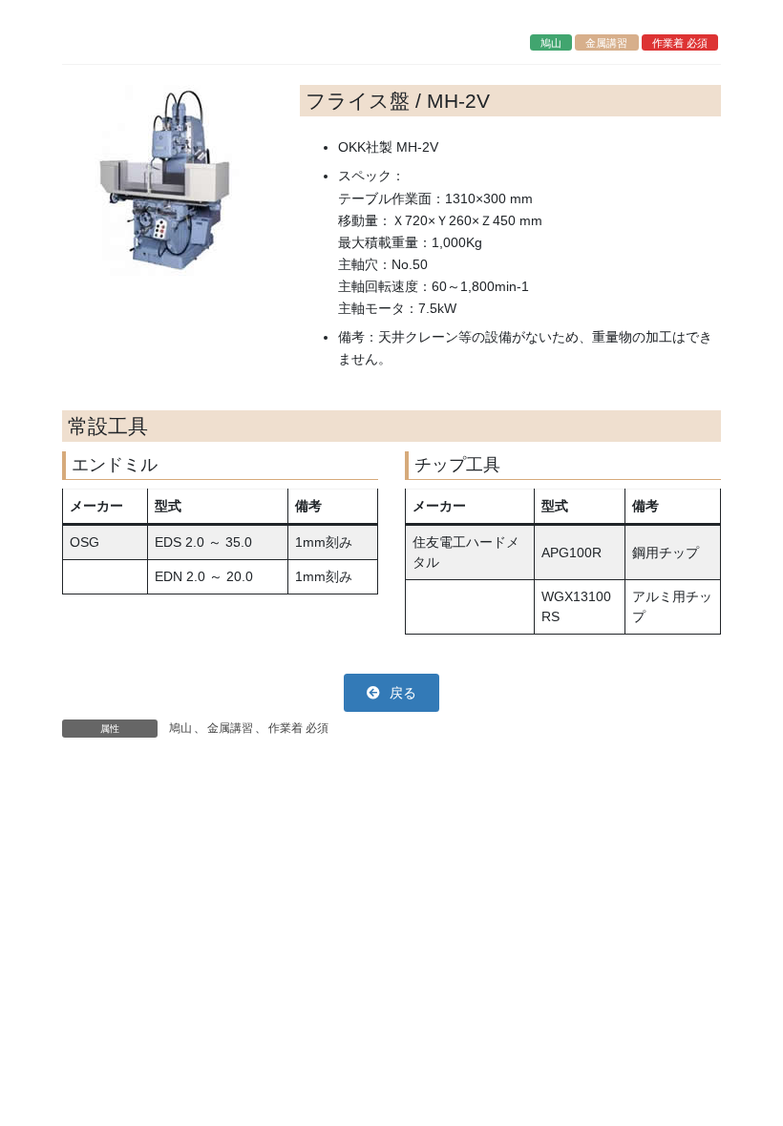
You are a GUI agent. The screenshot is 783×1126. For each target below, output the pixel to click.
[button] (391, 693)
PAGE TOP (747, 1075)
